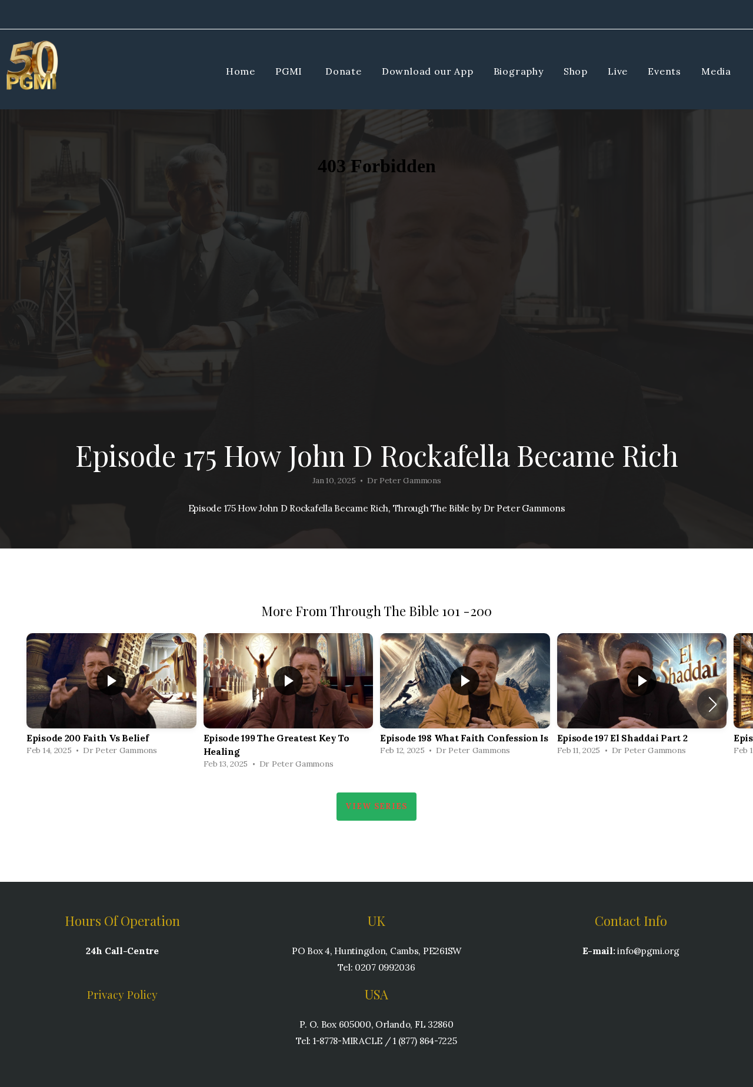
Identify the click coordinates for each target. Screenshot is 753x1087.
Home (240, 71)
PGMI (290, 71)
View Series (376, 806)
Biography (519, 71)
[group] (111, 697)
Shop (576, 71)
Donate (343, 71)
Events (664, 71)
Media (716, 71)
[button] (713, 704)
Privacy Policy (122, 994)
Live (618, 71)
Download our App (428, 71)
